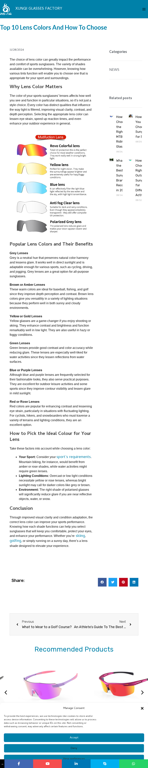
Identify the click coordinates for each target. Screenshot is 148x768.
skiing (80, 536)
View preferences (74, 759)
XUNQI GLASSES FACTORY (38, 9)
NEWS (114, 70)
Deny (74, 748)
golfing (15, 541)
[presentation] (6, 693)
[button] (142, 708)
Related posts (120, 98)
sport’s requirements (73, 457)
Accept (74, 737)
